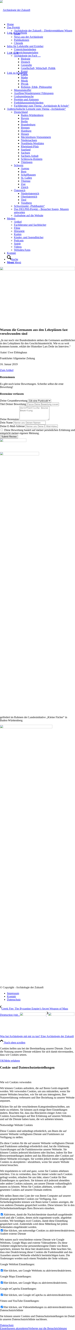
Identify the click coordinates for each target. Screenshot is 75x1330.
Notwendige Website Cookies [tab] (16, 1125)
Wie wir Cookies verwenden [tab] (15, 1082)
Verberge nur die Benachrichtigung (47, 1328)
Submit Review (9, 436)
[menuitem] (41, 24)
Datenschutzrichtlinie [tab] (11, 1310)
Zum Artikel (6, 370)
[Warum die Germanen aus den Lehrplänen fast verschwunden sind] (37, 269)
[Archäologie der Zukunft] (15, 10)
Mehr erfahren (12, 1060)
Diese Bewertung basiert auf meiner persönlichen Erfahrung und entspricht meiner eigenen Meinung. (37, 432)
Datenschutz (7, 1325)
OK (2, 1060)
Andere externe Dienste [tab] (13, 1233)
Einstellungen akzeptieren (14, 1328)
